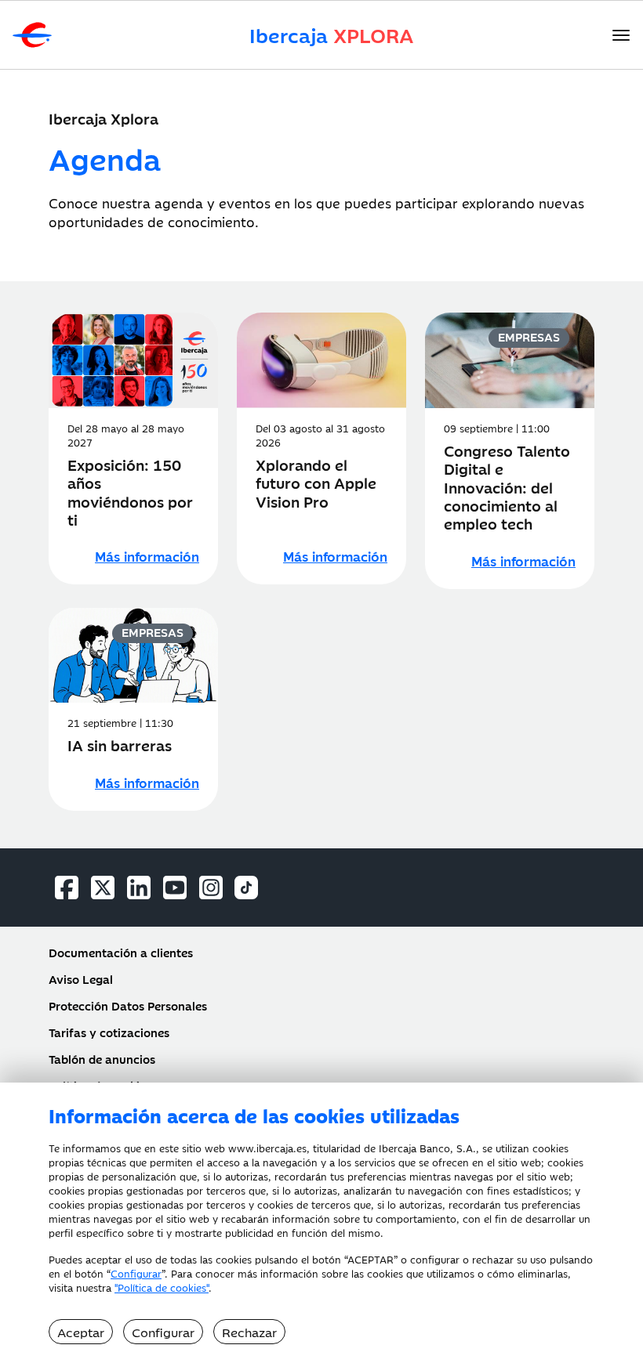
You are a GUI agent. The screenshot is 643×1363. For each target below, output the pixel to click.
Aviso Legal (81, 979)
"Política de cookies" (161, 1287)
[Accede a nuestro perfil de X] (102, 887)
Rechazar (249, 1331)
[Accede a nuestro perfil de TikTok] (246, 887)
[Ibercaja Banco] (26, 35)
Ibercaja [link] (331, 35)
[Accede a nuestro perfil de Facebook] (66, 887)
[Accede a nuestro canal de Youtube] (175, 887)
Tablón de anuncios (102, 1059)
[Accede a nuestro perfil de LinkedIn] (139, 887)
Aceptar (80, 1331)
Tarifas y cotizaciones (109, 1032)
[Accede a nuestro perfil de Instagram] (211, 887)
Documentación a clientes (121, 952)
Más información (147, 556)
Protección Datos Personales (128, 1006)
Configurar (136, 1273)
